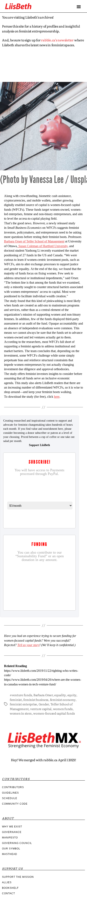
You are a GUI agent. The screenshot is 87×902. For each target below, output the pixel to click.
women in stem (21, 713)
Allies (7, 882)
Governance (11, 832)
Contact (8, 893)
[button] (78, 6)
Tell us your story (28, 645)
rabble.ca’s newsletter (57, 39)
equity (71, 695)
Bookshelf (10, 888)
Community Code (15, 803)
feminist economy (62, 699)
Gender (44, 704)
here (56, 397)
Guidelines (10, 792)
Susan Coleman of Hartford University (43, 246)
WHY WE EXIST (12, 826)
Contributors (13, 787)
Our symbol (11, 848)
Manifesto (10, 837)
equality (60, 695)
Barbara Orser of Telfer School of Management (34, 241)
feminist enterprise (23, 704)
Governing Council (17, 843)
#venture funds (21, 695)
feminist (16, 699)
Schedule (9, 798)
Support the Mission (18, 877)
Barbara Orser (43, 695)
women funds (63, 708)
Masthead (9, 854)
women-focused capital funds (54, 713)
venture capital (40, 708)
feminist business (35, 699)
